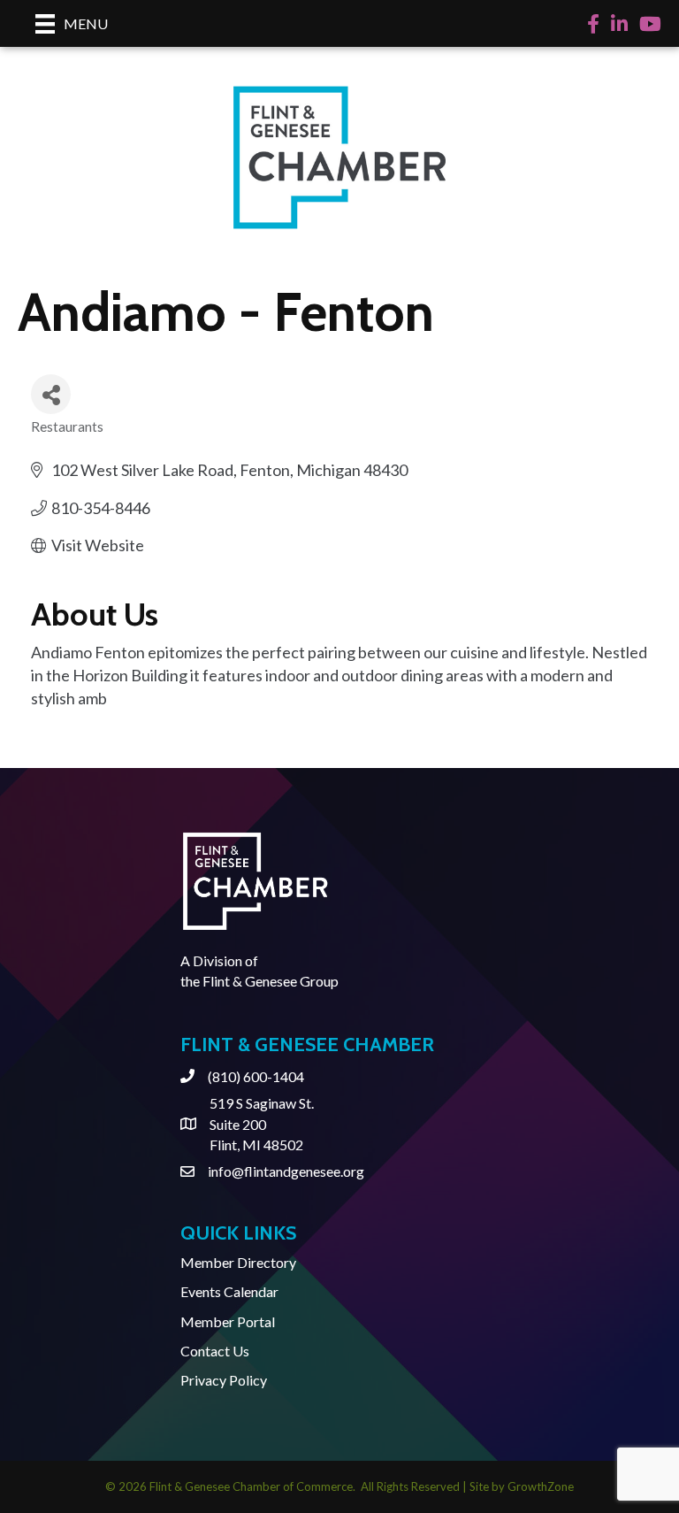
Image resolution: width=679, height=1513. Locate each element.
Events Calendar (229, 1291)
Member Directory (238, 1262)
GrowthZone (540, 1486)
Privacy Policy (223, 1379)
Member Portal (227, 1321)
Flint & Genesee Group (270, 980)
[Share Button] (51, 394)
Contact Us (214, 1350)
